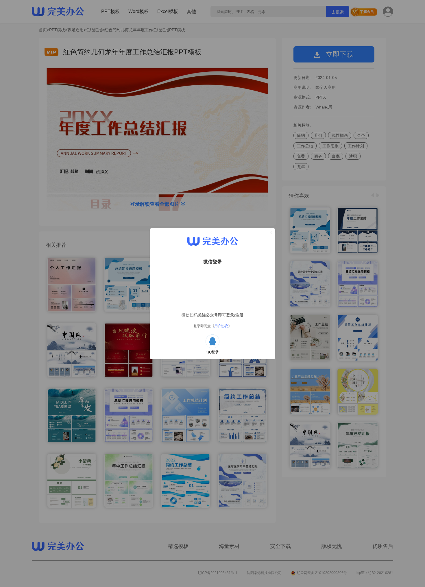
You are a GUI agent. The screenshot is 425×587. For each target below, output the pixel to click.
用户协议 (221, 326)
